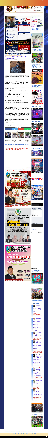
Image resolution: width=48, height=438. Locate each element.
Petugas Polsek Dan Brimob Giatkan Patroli (37, 382)
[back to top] (46, 436)
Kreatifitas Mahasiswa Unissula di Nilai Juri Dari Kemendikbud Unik (37, 308)
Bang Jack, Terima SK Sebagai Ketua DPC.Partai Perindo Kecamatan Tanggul (37, 372)
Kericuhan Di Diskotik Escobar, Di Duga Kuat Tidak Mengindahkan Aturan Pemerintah (37, 392)
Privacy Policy (37, 433)
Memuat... (34, 176)
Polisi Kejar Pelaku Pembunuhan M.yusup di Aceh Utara (21, 140)
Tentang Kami (17, 433)
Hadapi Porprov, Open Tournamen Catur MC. (37, 334)
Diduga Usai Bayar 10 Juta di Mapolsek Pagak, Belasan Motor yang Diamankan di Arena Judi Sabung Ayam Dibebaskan (37, 359)
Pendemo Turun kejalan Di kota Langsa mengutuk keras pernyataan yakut (27, 140)
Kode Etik (23, 433)
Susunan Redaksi (11, 433)
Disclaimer (24, 435)
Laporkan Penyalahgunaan (37, 300)
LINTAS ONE (8, 1)
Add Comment (18, 59)
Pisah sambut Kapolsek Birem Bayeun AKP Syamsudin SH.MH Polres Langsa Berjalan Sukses (14, 140)
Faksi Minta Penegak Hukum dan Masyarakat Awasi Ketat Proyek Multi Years (8, 140)
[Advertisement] (37, 240)
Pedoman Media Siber (30, 433)
